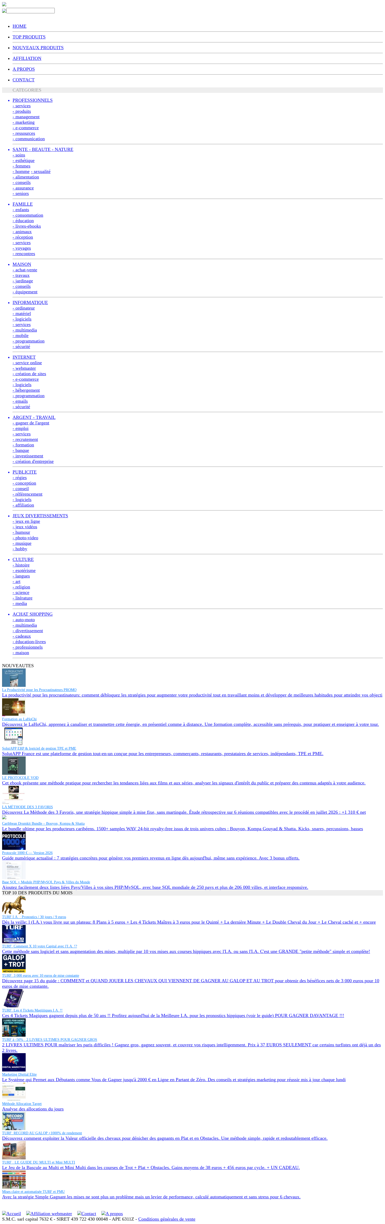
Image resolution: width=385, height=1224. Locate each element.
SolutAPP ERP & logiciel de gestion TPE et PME (39, 748)
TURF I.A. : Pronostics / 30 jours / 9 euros (34, 917)
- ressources (24, 133)
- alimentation (26, 176)
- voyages (22, 248)
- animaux (22, 231)
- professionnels (28, 647)
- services (22, 105)
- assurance (23, 187)
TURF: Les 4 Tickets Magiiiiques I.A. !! (32, 1010)
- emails (20, 401)
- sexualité (41, 171)
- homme (21, 171)
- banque (21, 450)
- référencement (27, 494)
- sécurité (21, 346)
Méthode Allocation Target (22, 1104)
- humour (21, 532)
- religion (21, 586)
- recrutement (25, 439)
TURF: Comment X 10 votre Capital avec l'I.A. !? (39, 946)
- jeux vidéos (25, 526)
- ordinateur (24, 308)
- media (20, 603)
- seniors (21, 193)
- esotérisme (24, 570)
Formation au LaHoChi (19, 719)
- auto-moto (24, 619)
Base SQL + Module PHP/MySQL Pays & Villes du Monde (46, 882)
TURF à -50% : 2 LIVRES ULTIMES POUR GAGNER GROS (49, 1040)
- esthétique (24, 160)
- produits (22, 111)
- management (26, 116)
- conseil (21, 488)
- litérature (22, 597)
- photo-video (25, 537)
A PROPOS (24, 69)
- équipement (25, 291)
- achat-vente (25, 269)
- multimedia (25, 330)
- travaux (21, 275)
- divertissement (28, 630)
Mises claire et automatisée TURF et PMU (33, 1192)
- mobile (21, 335)
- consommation (28, 215)
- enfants (21, 209)
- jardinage (23, 280)
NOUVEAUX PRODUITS (38, 47)
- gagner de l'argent (31, 422)
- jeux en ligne (26, 521)
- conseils (22, 182)
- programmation (29, 341)
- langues (21, 576)
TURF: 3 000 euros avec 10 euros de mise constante (40, 976)
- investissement (28, 455)
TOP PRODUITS (29, 37)
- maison (21, 652)
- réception (23, 237)
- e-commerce (26, 127)
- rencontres (24, 253)
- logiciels (22, 319)
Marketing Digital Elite (19, 1074)
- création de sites (29, 373)
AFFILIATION (27, 58)
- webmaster (24, 368)
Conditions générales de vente (166, 1219)
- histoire (21, 565)
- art (16, 581)
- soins (19, 155)
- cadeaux (22, 636)
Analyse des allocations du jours (33, 1108)
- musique (22, 543)
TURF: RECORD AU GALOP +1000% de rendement (42, 1133)
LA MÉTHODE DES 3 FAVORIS (27, 807)
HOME (19, 26)
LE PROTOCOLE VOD (20, 778)
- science (21, 592)
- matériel (22, 313)
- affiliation (23, 505)
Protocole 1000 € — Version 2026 (27, 853)
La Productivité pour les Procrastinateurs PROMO (39, 690)
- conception (24, 483)
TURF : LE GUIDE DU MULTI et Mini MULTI (38, 1162)
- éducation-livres (29, 641)
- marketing (24, 122)
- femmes (21, 166)
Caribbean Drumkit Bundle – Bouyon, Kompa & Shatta (43, 824)
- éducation (23, 220)
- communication (29, 138)
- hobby (20, 548)
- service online (27, 362)
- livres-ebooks (27, 226)
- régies (20, 477)
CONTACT (24, 79)
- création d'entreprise (33, 461)
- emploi (21, 428)
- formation (23, 444)
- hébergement (26, 390)
